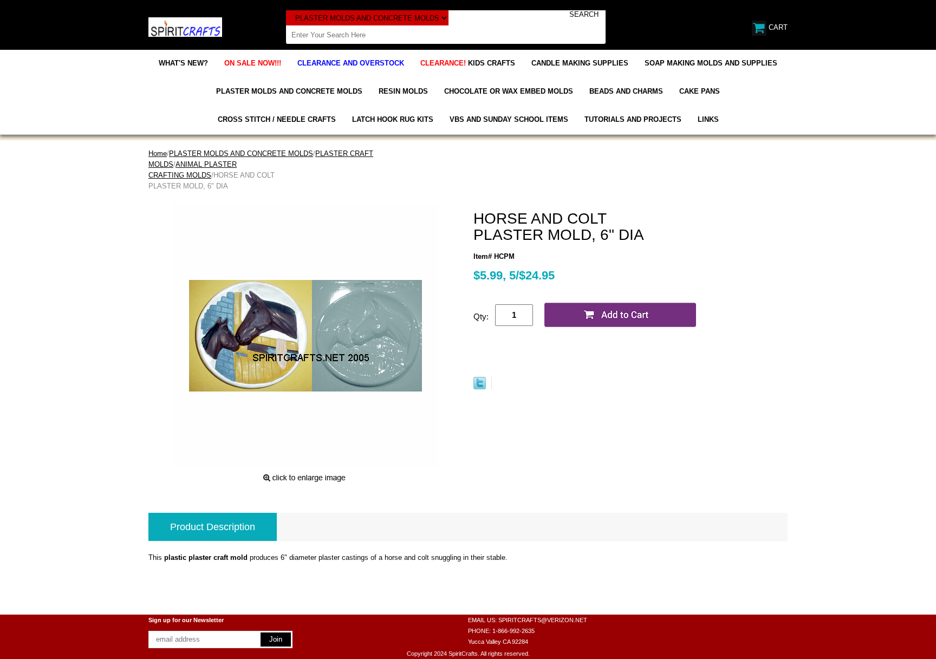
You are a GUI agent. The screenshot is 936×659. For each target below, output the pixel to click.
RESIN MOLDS (403, 91)
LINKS (708, 119)
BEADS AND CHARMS (626, 91)
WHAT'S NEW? (183, 63)
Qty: (481, 316)
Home (157, 153)
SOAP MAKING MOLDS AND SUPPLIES (711, 63)
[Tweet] (479, 387)
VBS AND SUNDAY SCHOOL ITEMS (509, 119)
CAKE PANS (699, 91)
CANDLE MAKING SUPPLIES (579, 63)
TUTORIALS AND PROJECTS (632, 119)
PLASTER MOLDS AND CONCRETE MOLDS (289, 91)
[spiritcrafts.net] (185, 26)
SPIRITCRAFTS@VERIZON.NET (542, 620)
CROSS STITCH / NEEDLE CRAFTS (277, 119)
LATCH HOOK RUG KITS (392, 119)
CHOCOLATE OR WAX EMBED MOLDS (508, 91)
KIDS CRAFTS (467, 63)
